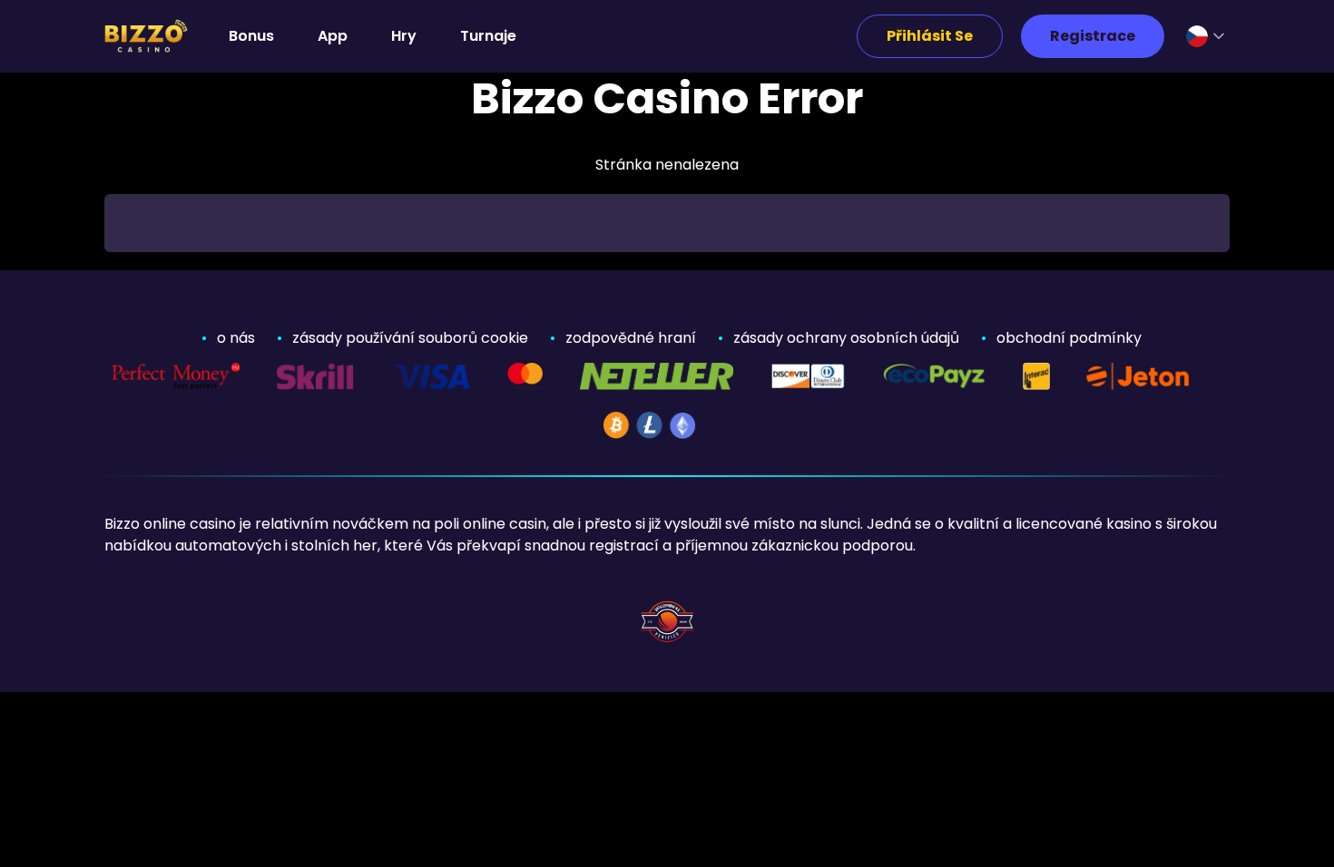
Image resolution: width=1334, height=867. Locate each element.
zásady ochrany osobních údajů (846, 337)
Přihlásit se (930, 35)
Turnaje (488, 35)
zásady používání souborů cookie (410, 337)
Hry (404, 35)
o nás (236, 337)
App (333, 35)
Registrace (1092, 35)
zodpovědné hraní (630, 337)
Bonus (251, 35)
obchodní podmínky (1069, 337)
